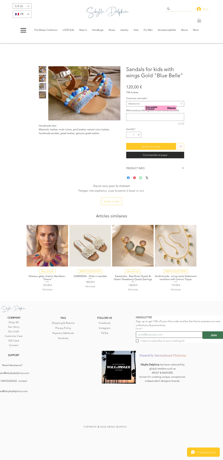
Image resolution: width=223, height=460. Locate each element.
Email (139, 328)
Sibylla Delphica (150, 364)
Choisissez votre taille (137, 98)
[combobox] (155, 104)
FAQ (63, 317)
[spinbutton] (134, 135)
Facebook (105, 322)
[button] (22, 6)
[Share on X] (147, 178)
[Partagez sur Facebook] (128, 178)
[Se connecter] (198, 9)
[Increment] (139, 135)
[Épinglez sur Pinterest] (134, 178)
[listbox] (22, 6)
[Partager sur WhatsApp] (141, 178)
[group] (111, 257)
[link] (199, 20)
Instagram (104, 328)
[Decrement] (129, 135)
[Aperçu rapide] (47, 246)
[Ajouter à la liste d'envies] (180, 146)
